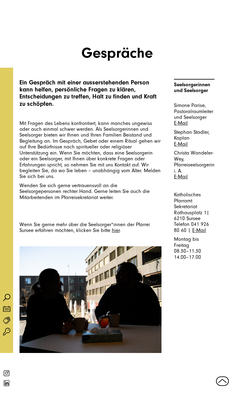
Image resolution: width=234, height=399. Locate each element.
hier (116, 230)
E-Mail (181, 123)
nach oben (222, 381)
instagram (7, 373)
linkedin (7, 383)
